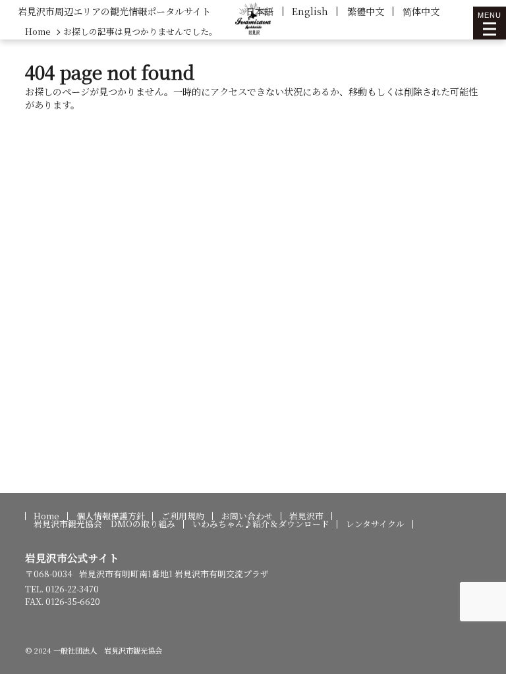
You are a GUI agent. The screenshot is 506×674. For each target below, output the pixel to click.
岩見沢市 (306, 516)
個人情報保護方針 (110, 516)
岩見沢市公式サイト (72, 557)
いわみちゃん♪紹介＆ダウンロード (260, 524)
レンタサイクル (375, 524)
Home (46, 516)
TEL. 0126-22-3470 (62, 589)
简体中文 (421, 11)
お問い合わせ (247, 516)
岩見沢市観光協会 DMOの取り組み (104, 524)
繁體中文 (365, 11)
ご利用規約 (182, 516)
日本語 (259, 11)
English (310, 11)
